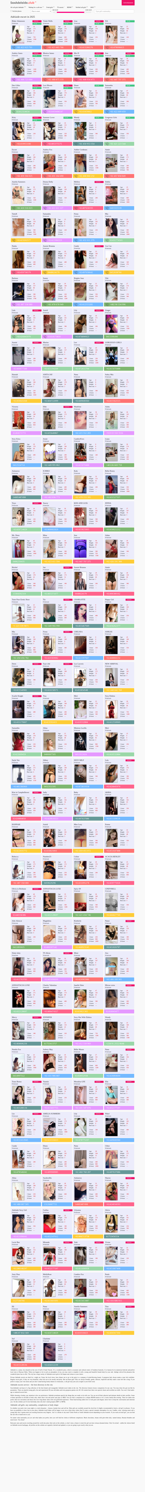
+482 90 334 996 (118, 304)
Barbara (15, 278)
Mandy (76, 117)
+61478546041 (20, 1172)
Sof (13, 1339)
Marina (46, 342)
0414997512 (19, 1075)
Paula (107, 1274)
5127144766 (19, 1300)
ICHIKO (46, 471)
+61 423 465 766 (55, 47)
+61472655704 (82, 368)
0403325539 (116, 208)
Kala (76, 471)
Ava (106, 953)
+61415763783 (20, 979)
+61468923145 (82, 947)
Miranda (46, 1242)
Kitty (14, 117)
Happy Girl (109, 599)
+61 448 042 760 (114, 690)
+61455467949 (82, 626)
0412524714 (19, 465)
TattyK (14, 214)
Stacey (45, 503)
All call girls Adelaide (18, 7)
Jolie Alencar (17, 921)
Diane (76, 85)
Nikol (107, 1114)
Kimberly (77, 921)
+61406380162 (113, 593)
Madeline (77, 407)
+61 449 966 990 (52, 626)
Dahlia (107, 182)
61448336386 (19, 915)
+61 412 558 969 (83, 1043)
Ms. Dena (15, 535)
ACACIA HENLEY (112, 857)
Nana (76, 374)
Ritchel (14, 567)
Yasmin (46, 1082)
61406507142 (50, 947)
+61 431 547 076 (83, 1108)
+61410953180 (24, 143)
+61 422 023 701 (24, 47)
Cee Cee (108, 246)
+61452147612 (51, 1236)
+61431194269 (51, 368)
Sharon (108, 1178)
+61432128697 (51, 915)
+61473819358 (82, 786)
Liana (107, 439)
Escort (14, 150)
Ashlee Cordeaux (80, 150)
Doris (14, 664)
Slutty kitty (16, 953)
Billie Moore (79, 1049)
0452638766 (116, 272)
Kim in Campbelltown (20, 792)
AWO (92, 7)
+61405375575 (55, 143)
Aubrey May (48, 1049)
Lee (75, 342)
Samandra (47, 214)
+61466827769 (113, 915)
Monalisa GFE (79, 1082)
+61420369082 (51, 658)
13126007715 (50, 1204)
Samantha (109, 85)
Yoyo (14, 503)
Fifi (106, 21)
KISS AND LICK (81, 503)
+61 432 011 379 (86, 240)
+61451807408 (113, 1268)
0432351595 (50, 786)
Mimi (76, 953)
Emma (107, 824)
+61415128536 (20, 1365)
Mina (45, 535)
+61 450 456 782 (21, 658)
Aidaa (107, 535)
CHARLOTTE (79, 599)
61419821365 (81, 1011)
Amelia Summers (18, 182)
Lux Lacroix (79, 664)
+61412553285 (86, 304)
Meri (76, 696)
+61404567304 (113, 1333)
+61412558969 (113, 722)
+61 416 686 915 (114, 1300)
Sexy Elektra (110, 696)
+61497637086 (82, 818)
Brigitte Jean (79, 278)
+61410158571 (51, 690)
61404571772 (19, 433)
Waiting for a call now (36, 7)
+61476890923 (82, 336)
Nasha (14, 246)
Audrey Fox (47, 150)
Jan (44, 567)
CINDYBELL (110, 889)
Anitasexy (16, 471)
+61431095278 (82, 883)
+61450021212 (113, 529)
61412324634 (23, 111)
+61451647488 (113, 850)
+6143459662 (85, 111)
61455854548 (81, 690)
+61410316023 (51, 1140)
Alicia (107, 1210)
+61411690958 (82, 1268)
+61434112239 (51, 1365)
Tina (44, 696)
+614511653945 (20, 1140)
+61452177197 (113, 1108)
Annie (107, 150)
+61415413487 (82, 1300)
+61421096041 (20, 1236)
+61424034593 (113, 1204)
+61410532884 (113, 754)
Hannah (15, 374)
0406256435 (19, 561)
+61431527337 (113, 497)
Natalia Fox (16, 1049)
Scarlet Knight (17, 696)
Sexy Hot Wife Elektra (83, 1017)
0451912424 (81, 754)
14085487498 (19, 497)
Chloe (107, 1146)
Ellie (45, 407)
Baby (76, 792)
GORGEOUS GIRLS (113, 342)
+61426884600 (113, 1075)
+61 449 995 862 (52, 465)
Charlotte (46, 1339)
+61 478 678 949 (55, 304)
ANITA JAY (48, 374)
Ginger (107, 310)
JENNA (108, 503)
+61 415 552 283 (83, 433)
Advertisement (128, 3)
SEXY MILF (79, 760)
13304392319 (19, 593)
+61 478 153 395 (83, 497)
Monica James (48, 53)
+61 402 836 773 (52, 497)
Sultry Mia (109, 374)
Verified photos (16, 11)
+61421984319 (55, 240)
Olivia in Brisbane (19, 889)
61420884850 (19, 818)
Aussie (14, 342)
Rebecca (15, 857)
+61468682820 (51, 529)
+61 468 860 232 (86, 176)
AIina (45, 728)
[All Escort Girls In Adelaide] (23, 2)
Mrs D (76, 53)
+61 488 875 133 (55, 79)
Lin (13, 1114)
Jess (106, 53)
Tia (44, 599)
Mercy (14, 1017)
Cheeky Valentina (50, 985)
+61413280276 (86, 47)
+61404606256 (20, 1043)
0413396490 (112, 336)
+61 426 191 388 (114, 561)
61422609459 (19, 754)
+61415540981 (20, 690)
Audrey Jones (17, 53)
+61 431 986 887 (52, 1075)
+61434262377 (113, 626)
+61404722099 (51, 401)
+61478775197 (82, 1140)
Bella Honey (110, 471)
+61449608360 (82, 401)
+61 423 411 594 (52, 561)
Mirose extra (110, 985)
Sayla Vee (16, 760)
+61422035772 (20, 850)
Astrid (45, 310)
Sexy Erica (16, 439)
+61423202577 (24, 240)
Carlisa (45, 1210)
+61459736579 (24, 272)
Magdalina (47, 921)
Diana (45, 1146)
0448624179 (53, 272)
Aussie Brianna (49, 246)
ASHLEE (108, 632)
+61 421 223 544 (118, 143)
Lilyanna (77, 1210)
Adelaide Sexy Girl (19, 1210)
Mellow (77, 182)
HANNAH (16, 824)
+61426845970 (24, 336)
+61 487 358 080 (24, 304)
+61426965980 (82, 979)
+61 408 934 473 (86, 79)
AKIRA (108, 792)
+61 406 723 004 (24, 79)
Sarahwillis (47, 1178)
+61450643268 (20, 401)
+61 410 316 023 (24, 208)
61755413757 (50, 1043)
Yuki (76, 1242)
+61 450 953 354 (86, 143)
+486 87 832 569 (21, 1333)
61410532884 (81, 722)
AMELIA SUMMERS (51, 1114)
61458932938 (81, 1075)
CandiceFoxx (79, 439)
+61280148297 (20, 1268)
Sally (45, 792)
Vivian (107, 1242)
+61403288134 (20, 1108)
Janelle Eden (79, 985)
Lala (13, 310)
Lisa (75, 21)
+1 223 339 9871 (21, 626)
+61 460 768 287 (83, 1172)
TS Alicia (46, 953)
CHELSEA (78, 632)
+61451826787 (113, 947)
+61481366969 (20, 786)
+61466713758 (82, 1236)
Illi (13, 1306)
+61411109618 (113, 818)
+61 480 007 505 (21, 1204)
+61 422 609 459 (118, 111)
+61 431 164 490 (55, 176)
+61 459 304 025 (24, 176)
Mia (106, 214)
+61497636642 (86, 272)
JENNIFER (47, 1017)
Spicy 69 (77, 889)
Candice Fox (79, 1274)
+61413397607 (82, 658)
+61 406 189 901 (114, 979)
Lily (75, 310)
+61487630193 (86, 208)
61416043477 (112, 1011)
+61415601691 (51, 1300)
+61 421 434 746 (83, 915)
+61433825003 (82, 529)
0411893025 (19, 947)
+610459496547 (55, 111)
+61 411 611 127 (55, 208)
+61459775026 (113, 883)
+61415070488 (113, 368)
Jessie (45, 439)
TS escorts (60, 7)
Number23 (47, 857)
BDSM (70, 7)
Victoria (15, 407)
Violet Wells (48, 21)
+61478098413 (117, 47)
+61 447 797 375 (118, 79)
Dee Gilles (16, 85)
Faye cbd (46, 664)
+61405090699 (51, 979)
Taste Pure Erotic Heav (21, 599)
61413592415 (50, 722)
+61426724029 (20, 529)
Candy (76, 246)
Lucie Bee (16, 1242)
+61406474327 (51, 1011)
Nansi (107, 921)
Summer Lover (49, 117)
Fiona (76, 214)
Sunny (45, 278)
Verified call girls (82, 7)
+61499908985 (51, 1172)
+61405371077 (51, 593)
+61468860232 (113, 658)
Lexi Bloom (47, 85)
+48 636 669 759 (114, 465)
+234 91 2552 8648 (115, 1043)
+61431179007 (20, 722)
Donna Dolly (48, 182)
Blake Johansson (18, 21)
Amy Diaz (16, 1274)
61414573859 (54, 336)
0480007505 (50, 754)
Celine (76, 857)
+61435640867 (51, 433)
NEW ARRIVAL (111, 664)
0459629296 (50, 883)
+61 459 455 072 (83, 850)
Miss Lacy (78, 824)
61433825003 (50, 850)
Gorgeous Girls (111, 117)
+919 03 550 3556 (114, 433)
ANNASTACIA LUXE (52, 889)
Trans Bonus (17, 1082)
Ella (106, 1082)
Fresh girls (50, 7)
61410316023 (81, 1333)
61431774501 (116, 240)
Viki (106, 278)
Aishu (107, 407)
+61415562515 (113, 401)
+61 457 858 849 (118, 176)
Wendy (108, 1017)
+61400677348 (20, 368)
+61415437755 (51, 1108)
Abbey (45, 760)
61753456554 (112, 1236)
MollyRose (47, 1274)
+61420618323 (51, 818)
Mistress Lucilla (80, 728)
